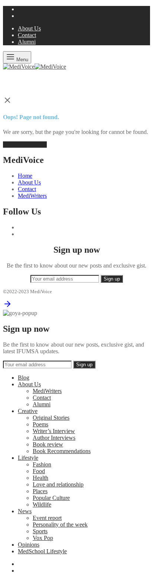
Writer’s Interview (54, 431)
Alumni (27, 42)
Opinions (28, 544)
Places (40, 491)
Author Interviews (54, 438)
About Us (29, 28)
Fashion (42, 464)
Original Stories (51, 417)
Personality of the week (60, 524)
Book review (48, 444)
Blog (23, 377)
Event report (47, 518)
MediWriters (32, 196)
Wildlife (42, 504)
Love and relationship (58, 484)
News (25, 511)
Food (39, 471)
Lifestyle (28, 458)
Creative (28, 411)
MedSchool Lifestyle (42, 551)
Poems (40, 424)
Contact (27, 35)
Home (25, 176)
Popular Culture (51, 498)
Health (40, 478)
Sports (40, 531)
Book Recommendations (62, 451)
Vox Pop (43, 538)
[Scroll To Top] (7, 306)
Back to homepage (25, 144)
